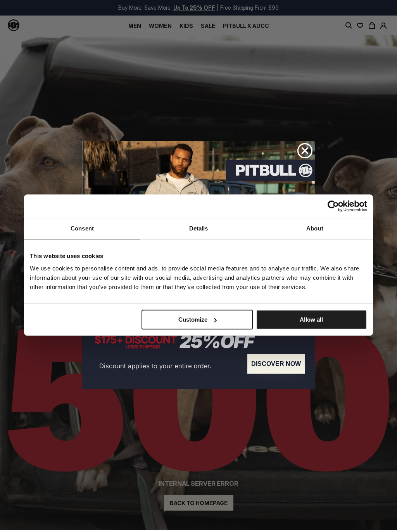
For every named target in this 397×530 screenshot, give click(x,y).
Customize (192, 319)
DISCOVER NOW (276, 363)
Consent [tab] (82, 228)
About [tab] (314, 228)
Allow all (311, 319)
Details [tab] (198, 228)
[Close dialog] (305, 151)
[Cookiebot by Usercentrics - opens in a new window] (333, 206)
